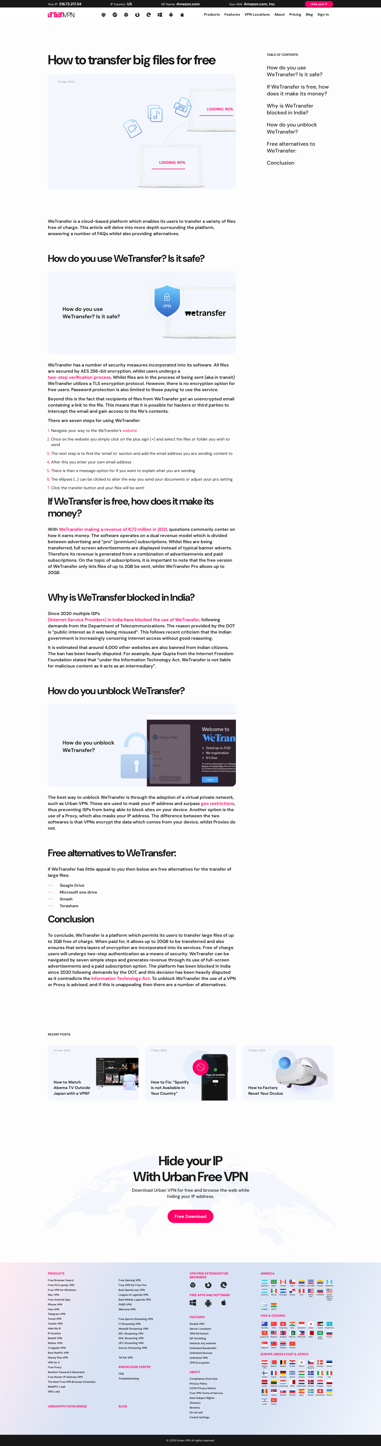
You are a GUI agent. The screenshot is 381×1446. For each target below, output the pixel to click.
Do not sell (196, 1412)
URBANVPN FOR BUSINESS (67, 1407)
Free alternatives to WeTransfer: (291, 147)
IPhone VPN (55, 1304)
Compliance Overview (204, 1379)
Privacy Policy (198, 1383)
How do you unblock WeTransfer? (292, 128)
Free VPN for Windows (62, 1290)
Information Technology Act (120, 978)
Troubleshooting (129, 1379)
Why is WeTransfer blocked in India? (290, 109)
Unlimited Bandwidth (203, 1348)
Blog (309, 14)
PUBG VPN (125, 1304)
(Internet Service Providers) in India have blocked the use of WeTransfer (123, 620)
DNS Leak (54, 1391)
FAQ (121, 1374)
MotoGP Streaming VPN (133, 1329)
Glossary (195, 1403)
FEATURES (197, 1317)
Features (232, 14)
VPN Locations (257, 14)
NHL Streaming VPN (131, 1338)
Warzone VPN (127, 1309)
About (279, 14)
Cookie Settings (199, 1417)
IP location (54, 1333)
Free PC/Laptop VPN (61, 1285)
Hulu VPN (53, 1309)
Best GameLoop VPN (132, 1290)
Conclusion (280, 162)
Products (212, 14)
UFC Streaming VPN (131, 1343)
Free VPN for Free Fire (132, 1285)
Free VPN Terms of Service (206, 1393)
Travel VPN (55, 1319)
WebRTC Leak (56, 1386)
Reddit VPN (55, 1338)
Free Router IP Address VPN (65, 1377)
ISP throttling (198, 1338)
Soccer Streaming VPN (133, 1348)
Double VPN (197, 1324)
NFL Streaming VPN (131, 1333)
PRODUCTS (56, 1273)
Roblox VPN (55, 1343)
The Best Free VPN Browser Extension (71, 1382)
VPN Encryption (199, 1362)
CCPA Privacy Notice (203, 1388)
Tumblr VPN (55, 1324)
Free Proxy (55, 1367)
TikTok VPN (126, 1358)
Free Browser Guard (60, 1280)
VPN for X (54, 1362)
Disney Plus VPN (58, 1358)
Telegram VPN (56, 1314)
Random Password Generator (66, 1372)
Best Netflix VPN (58, 1353)
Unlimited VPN (199, 1358)
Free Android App (59, 1299)
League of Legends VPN (133, 1295)
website (130, 430)
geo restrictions (217, 803)
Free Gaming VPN (130, 1280)
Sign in (323, 14)
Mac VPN (53, 1295)
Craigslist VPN (57, 1348)
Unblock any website (203, 1343)
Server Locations (200, 1329)
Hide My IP (54, 1329)
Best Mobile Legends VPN (135, 1299)
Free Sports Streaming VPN (136, 1319)
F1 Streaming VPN (130, 1324)
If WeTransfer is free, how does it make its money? (298, 90)
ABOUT (195, 1372)
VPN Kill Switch (199, 1334)
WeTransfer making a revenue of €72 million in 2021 (113, 529)
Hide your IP (319, 4)
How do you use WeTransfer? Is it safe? (294, 71)
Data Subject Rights (202, 1398)
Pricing (295, 14)
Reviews (195, 1408)
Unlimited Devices (201, 1353)
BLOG (123, 1407)
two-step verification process (79, 377)
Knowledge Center (135, 1367)
